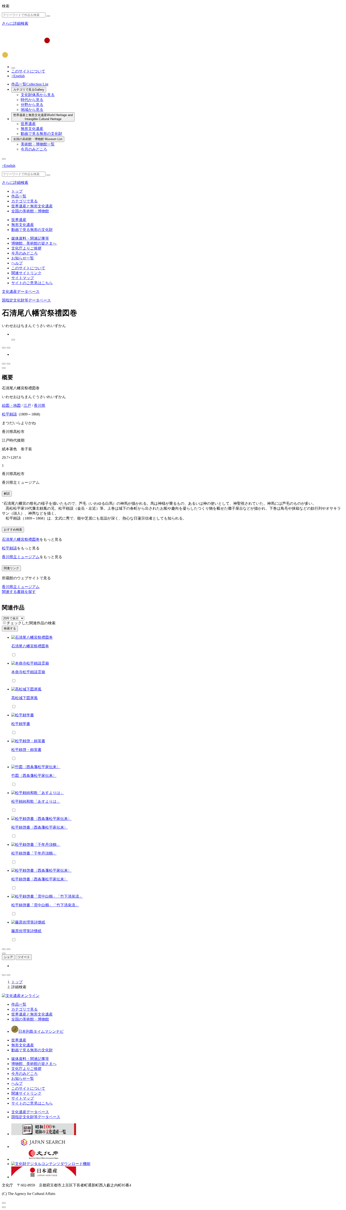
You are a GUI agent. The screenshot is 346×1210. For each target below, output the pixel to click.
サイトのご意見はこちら (32, 283)
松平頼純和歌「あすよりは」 (35, 801)
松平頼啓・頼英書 (26, 750)
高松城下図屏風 (24, 698)
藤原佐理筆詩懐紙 (26, 931)
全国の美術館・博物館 (37, 139)
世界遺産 (28, 124)
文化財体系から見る (38, 95)
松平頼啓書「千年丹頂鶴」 (33, 853)
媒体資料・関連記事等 (30, 238)
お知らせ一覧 (22, 258)
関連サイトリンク (26, 273)
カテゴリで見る (28, 89)
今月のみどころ (34, 149)
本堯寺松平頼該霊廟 (28, 672)
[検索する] (48, 16)
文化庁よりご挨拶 (26, 248)
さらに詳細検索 (15, 23)
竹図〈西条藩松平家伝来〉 (33, 776)
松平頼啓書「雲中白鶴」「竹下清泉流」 (45, 905)
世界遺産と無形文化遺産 (43, 117)
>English (18, 76)
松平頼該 (9, 414)
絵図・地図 (11, 405)
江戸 (27, 405)
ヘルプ (17, 263)
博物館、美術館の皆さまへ (33, 243)
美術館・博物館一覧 (38, 144)
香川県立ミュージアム (21, 557)
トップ (17, 191)
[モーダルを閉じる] (4, 1203)
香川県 (39, 405)
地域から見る (32, 110)
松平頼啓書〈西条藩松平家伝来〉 (39, 827)
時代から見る (32, 100)
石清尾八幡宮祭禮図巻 (21, 539)
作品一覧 (29, 84)
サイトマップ (22, 278)
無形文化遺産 (32, 129)
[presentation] (4, 622)
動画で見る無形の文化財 (41, 134)
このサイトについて (28, 71)
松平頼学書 (20, 724)
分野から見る (32, 105)
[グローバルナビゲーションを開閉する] (4, 159)
